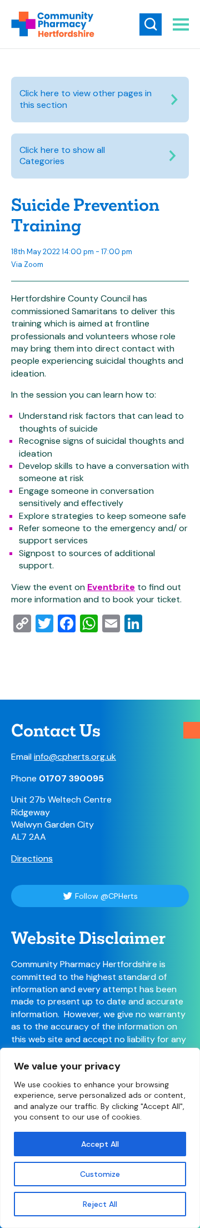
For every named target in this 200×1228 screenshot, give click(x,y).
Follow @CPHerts (106, 896)
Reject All (100, 1204)
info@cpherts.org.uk (75, 756)
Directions (32, 858)
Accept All (100, 1144)
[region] (100, 1138)
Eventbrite (111, 587)
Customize (100, 1174)
